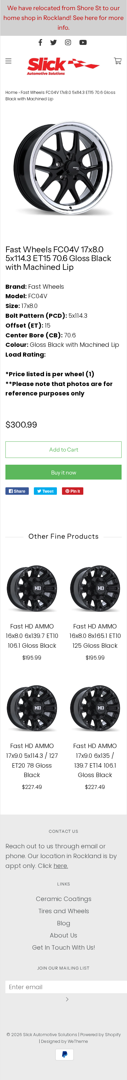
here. (61, 866)
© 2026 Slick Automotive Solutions (41, 1034)
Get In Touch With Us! (63, 947)
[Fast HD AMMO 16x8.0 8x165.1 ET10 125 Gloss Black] (95, 588)
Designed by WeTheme (64, 1041)
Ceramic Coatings (63, 899)
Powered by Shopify (100, 1034)
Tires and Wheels (63, 911)
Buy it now (63, 472)
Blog (63, 923)
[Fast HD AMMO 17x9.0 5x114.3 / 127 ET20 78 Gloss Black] (32, 708)
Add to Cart (63, 449)
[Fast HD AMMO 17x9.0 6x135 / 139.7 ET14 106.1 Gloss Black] (95, 708)
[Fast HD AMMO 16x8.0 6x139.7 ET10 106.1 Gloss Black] (32, 588)
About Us (63, 935)
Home (11, 92)
